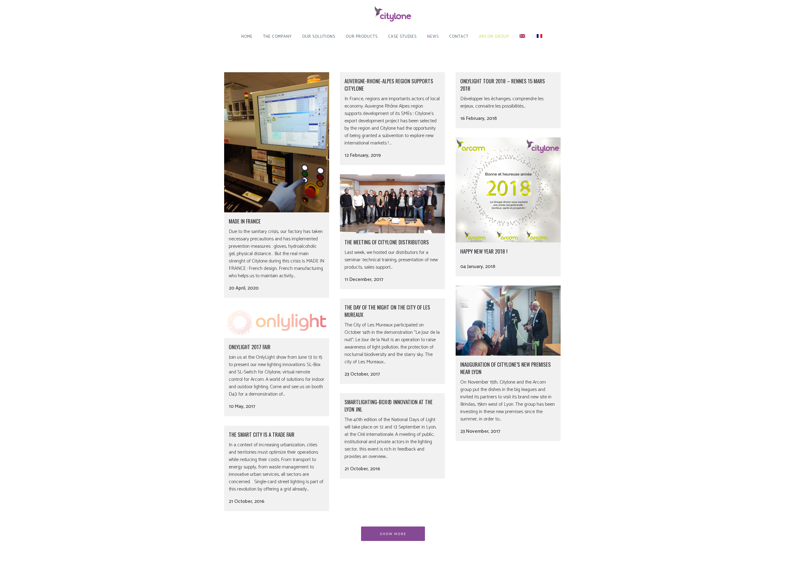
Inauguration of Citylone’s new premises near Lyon (505, 368)
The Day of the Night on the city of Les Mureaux (387, 310)
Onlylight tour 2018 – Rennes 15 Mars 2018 (502, 84)
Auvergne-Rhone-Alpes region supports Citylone (388, 84)
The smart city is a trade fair (261, 434)
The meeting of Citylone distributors (386, 242)
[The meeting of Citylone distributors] (392, 203)
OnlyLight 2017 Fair (249, 347)
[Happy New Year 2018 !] (508, 190)
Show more (393, 533)
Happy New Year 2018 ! (484, 251)
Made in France (245, 221)
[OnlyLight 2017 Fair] (276, 322)
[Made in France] (276, 142)
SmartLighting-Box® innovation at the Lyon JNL (388, 405)
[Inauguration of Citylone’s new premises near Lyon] (508, 321)
